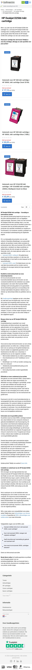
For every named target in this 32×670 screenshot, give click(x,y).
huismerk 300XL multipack (10, 255)
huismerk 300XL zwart (9, 263)
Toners (5, 580)
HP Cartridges (18, 9)
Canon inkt (24, 463)
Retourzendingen (7, 610)
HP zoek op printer (7, 11)
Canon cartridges (7, 588)
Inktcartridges (9, 9)
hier (16, 42)
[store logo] (8, 2)
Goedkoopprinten (8, 298)
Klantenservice (7, 607)
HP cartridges (6, 585)
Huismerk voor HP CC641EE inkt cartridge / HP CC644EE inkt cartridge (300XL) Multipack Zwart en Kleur (16, 186)
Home (2, 9)
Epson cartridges (7, 591)
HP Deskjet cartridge (19, 11)
